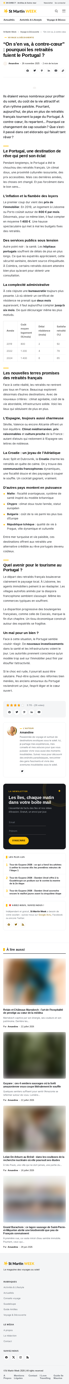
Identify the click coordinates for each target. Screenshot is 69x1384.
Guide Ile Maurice (58, 1376)
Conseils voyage (12, 1298)
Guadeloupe (10, 1304)
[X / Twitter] (16, 925)
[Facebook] (9, 925)
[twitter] (13, 1357)
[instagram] (20, 1357)
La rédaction (10, 1335)
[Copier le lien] (63, 71)
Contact (8, 1341)
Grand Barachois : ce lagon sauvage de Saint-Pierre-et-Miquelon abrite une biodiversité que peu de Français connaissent (34, 1230)
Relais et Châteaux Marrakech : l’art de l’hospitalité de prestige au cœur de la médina (33, 1011)
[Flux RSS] (23, 925)
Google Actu (45, 914)
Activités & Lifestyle (14, 1287)
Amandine (14, 63)
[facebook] (6, 1357)
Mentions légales (19, 1376)
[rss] (27, 1357)
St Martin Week (9, 32)
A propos (8, 1330)
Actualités (9, 1293)
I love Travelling (45, 1376)
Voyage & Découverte (29, 32)
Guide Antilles (10, 1309)
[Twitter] (22, 771)
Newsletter (48, 3)
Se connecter (60, 3)
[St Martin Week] (20, 11)
